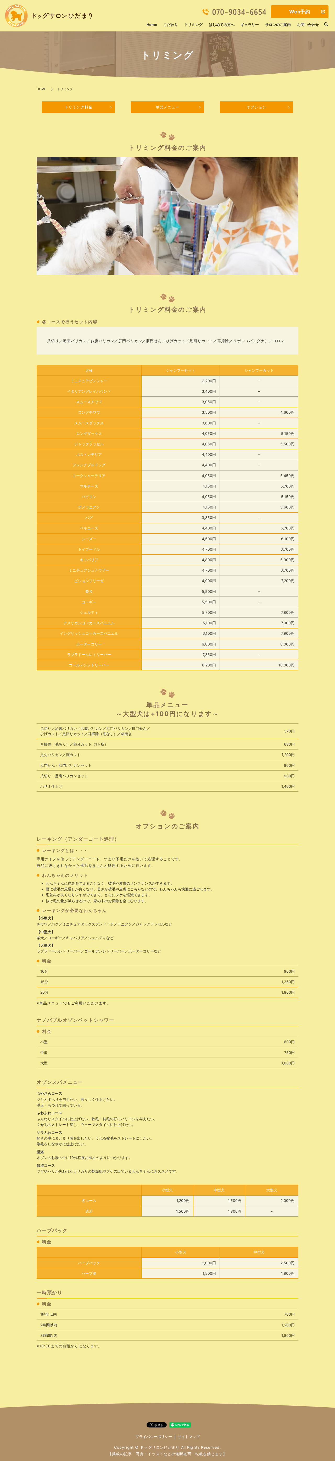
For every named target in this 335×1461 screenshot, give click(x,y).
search (326, 25)
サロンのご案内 (278, 24)
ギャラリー (250, 24)
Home (152, 24)
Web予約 (299, 11)
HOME (41, 89)
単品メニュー (168, 107)
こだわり (170, 24)
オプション (256, 107)
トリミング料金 (78, 107)
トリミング (193, 24)
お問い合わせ (308, 24)
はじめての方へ (221, 24)
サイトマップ (189, 1436)
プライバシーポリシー (153, 1436)
